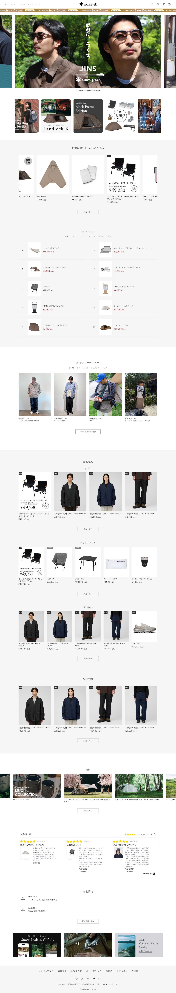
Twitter (82, 978)
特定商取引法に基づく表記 (91, 984)
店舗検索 (109, 971)
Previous (13, 116)
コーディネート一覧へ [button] (88, 432)
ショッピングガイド (45, 971)
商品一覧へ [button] (88, 212)
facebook (88, 978)
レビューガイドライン (110, 984)
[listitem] (38, 852)
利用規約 (62, 984)
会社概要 (135, 971)
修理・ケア (96, 971)
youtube (99, 978)
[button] (152, 834)
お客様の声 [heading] (25, 834)
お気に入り (158, 5)
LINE (94, 978)
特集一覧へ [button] (88, 811)
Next (163, 116)
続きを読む (83, 868)
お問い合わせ (122, 971)
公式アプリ (61, 971)
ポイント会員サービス (79, 971)
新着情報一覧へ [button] (88, 921)
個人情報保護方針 (73, 984)
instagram (76, 978)
